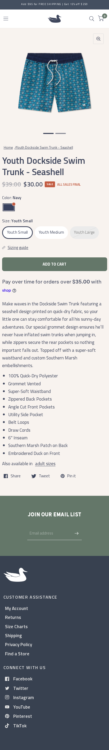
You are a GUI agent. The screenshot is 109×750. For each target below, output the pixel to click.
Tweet (44, 476)
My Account (16, 608)
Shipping (13, 635)
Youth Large (84, 232)
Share (16, 476)
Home (8, 147)
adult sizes (45, 463)
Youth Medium (51, 232)
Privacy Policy (18, 644)
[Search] (91, 18)
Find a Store (17, 653)
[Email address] (76, 533)
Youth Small (17, 232)
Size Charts (16, 626)
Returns (13, 617)
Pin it (71, 476)
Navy (8, 207)
